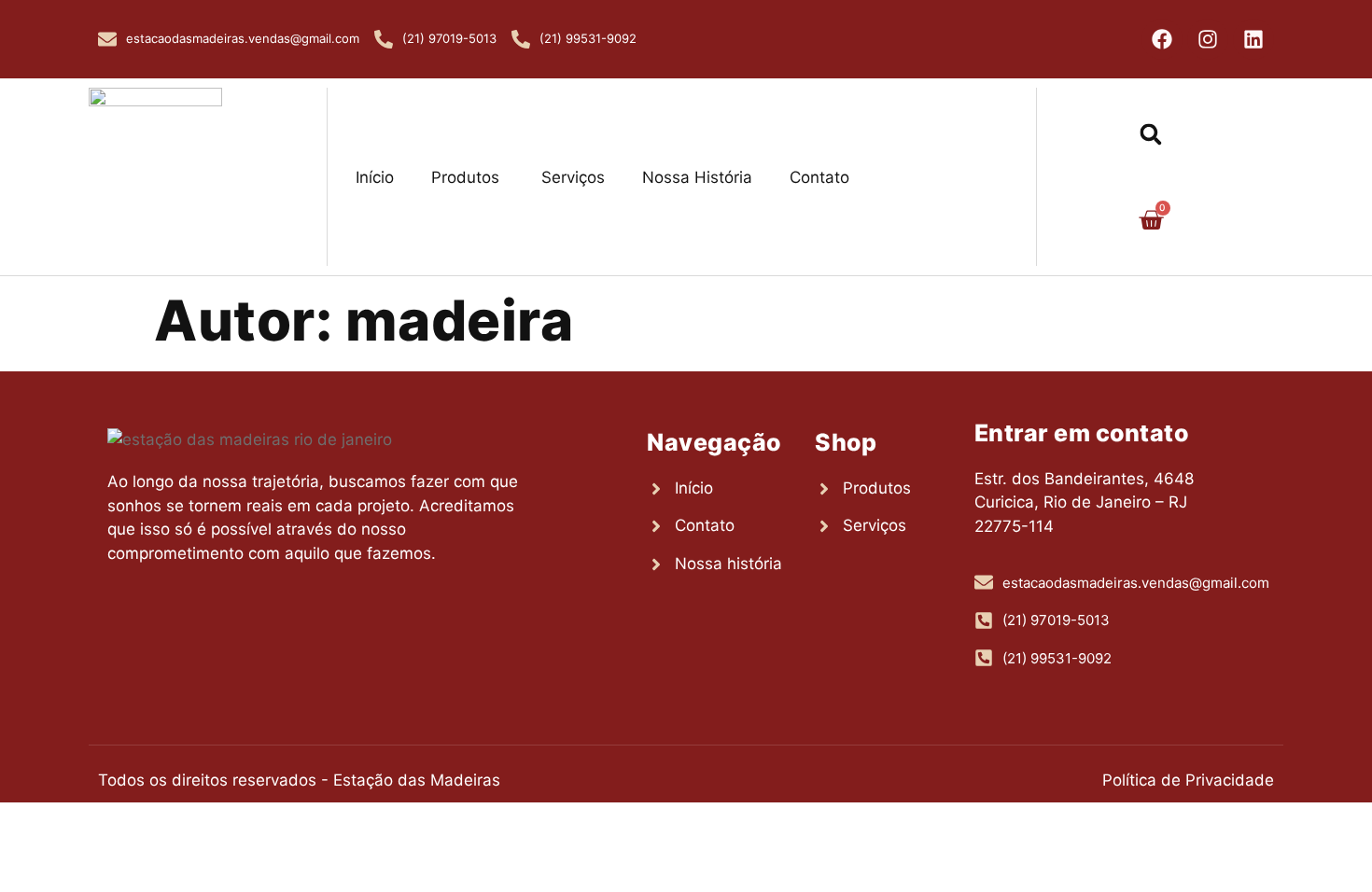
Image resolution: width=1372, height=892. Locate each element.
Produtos (465, 177)
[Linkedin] (1253, 39)
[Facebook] (1162, 39)
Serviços (571, 177)
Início (375, 177)
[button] (1151, 133)
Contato (819, 177)
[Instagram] (1207, 39)
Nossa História (697, 177)
